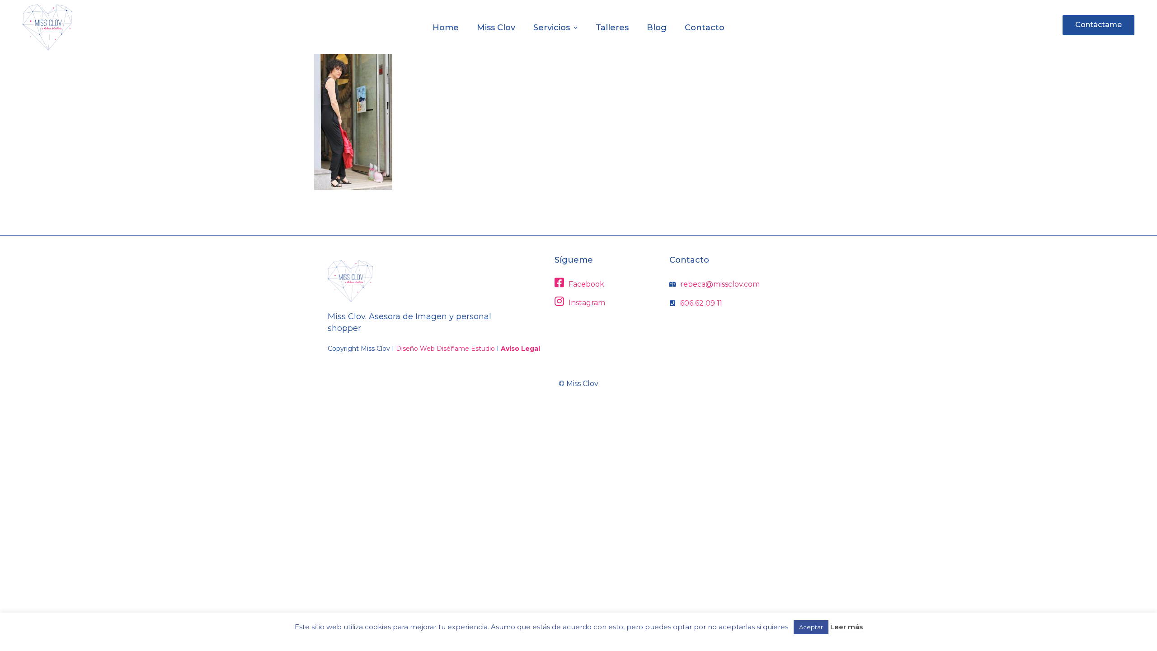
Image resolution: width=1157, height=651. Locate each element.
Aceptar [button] (811, 627)
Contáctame (1098, 24)
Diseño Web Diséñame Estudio (445, 348)
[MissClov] (47, 27)
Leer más (846, 627)
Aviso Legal (520, 348)
